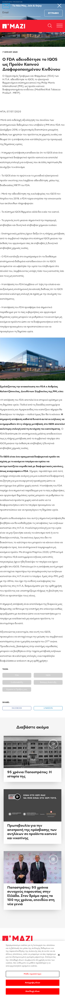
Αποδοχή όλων (32, 991)
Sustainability (17, 682)
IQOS (48, 675)
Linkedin (48, 708)
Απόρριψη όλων (32, 982)
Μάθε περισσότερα (32, 974)
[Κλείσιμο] (59, 955)
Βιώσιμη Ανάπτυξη (48, 682)
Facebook (17, 708)
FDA (17, 675)
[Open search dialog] (50, 26)
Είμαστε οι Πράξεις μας (16, 689)
